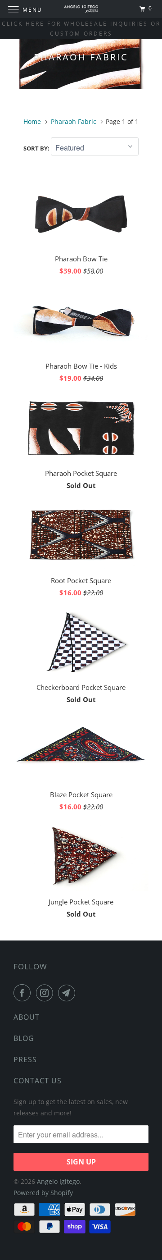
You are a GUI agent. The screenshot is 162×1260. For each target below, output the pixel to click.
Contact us (38, 1081)
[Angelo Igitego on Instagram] (46, 992)
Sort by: (37, 148)
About (27, 1017)
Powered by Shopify (43, 1192)
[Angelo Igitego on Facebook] (24, 992)
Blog (24, 1038)
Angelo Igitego (58, 1181)
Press (25, 1059)
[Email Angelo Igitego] (68, 992)
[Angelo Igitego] (81, 9)
